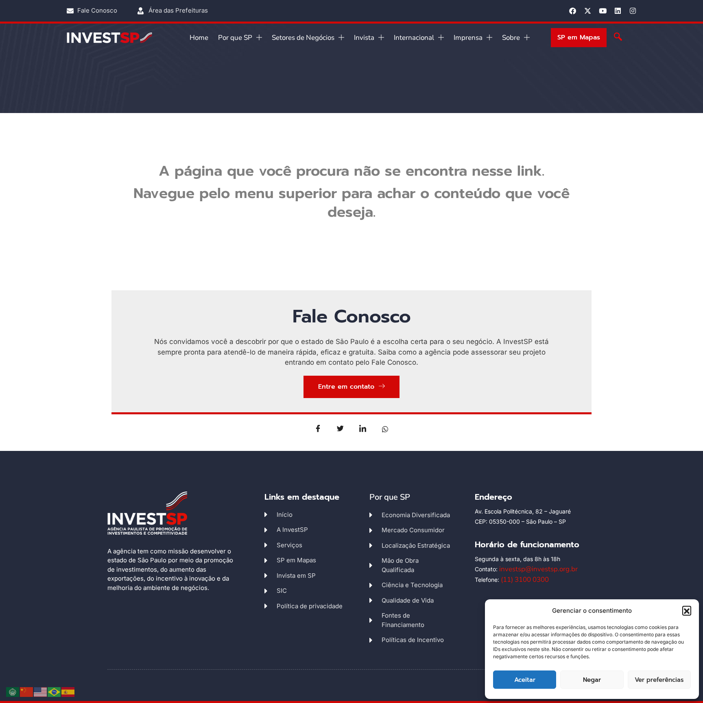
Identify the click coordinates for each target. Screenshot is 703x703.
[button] (687, 610)
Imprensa (468, 37)
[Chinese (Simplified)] (27, 691)
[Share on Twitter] (340, 428)
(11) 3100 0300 (525, 579)
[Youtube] (602, 10)
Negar (592, 679)
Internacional (414, 37)
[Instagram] (632, 10)
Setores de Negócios (303, 37)
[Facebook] (572, 10)
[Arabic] (13, 691)
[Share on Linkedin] (363, 428)
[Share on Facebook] (318, 428)
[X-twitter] (587, 10)
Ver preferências (659, 679)
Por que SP (235, 37)
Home (199, 37)
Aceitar (524, 679)
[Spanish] (68, 691)
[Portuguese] (54, 691)
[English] (41, 691)
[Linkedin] (617, 10)
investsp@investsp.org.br (538, 569)
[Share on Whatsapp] (385, 428)
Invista (364, 37)
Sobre (511, 37)
